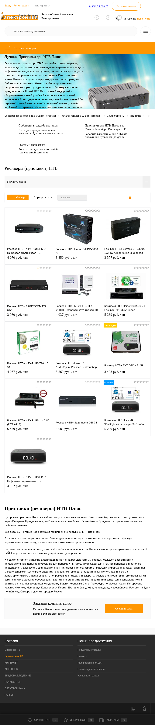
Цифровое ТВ (12, 649)
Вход (8, 5)
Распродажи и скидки (90, 662)
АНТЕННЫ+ (11, 669)
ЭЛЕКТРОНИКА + (15, 688)
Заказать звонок (126, 6)
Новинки (82, 656)
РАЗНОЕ (10, 695)
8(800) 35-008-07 (98, 6)
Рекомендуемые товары (91, 669)
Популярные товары (89, 649)
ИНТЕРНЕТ (11, 662)
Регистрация (21, 5)
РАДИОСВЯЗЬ (13, 682)
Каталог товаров (24, 48)
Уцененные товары (88, 675)
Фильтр (20, 197)
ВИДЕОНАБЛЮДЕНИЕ (18, 675)
